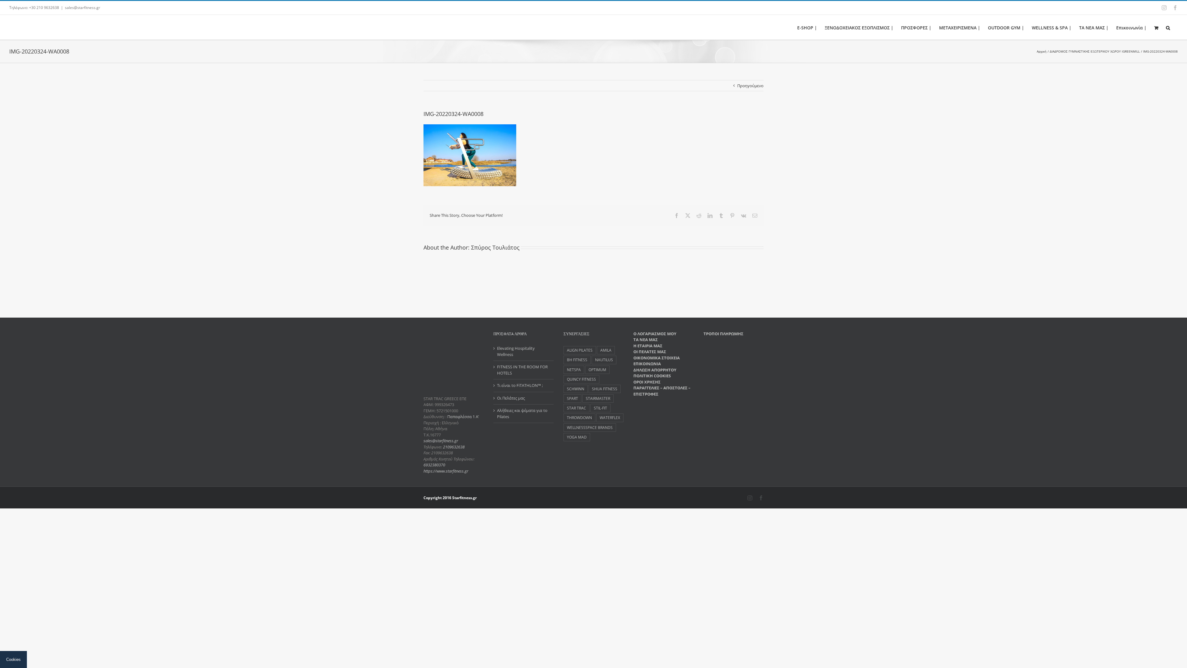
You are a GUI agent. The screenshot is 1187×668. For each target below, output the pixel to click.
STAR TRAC (576, 407)
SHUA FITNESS (604, 388)
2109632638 (454, 447)
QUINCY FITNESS (581, 379)
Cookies (13, 659)
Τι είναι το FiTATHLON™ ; (520, 385)
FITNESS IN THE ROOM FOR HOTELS (522, 370)
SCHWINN (575, 388)
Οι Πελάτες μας (511, 398)
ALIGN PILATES (580, 350)
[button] (1168, 27)
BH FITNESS (577, 359)
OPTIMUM (597, 369)
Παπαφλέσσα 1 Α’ (462, 416)
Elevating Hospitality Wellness (516, 351)
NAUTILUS (604, 359)
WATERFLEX (610, 417)
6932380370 (434, 465)
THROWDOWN (579, 417)
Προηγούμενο (750, 85)
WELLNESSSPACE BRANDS (590, 427)
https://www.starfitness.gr (445, 471)
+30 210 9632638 (44, 7)
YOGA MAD (577, 437)
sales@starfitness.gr (82, 7)
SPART (572, 398)
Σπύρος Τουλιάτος (495, 247)
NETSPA (574, 369)
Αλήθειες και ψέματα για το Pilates (522, 413)
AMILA (605, 350)
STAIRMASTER (598, 398)
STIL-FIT (600, 407)
